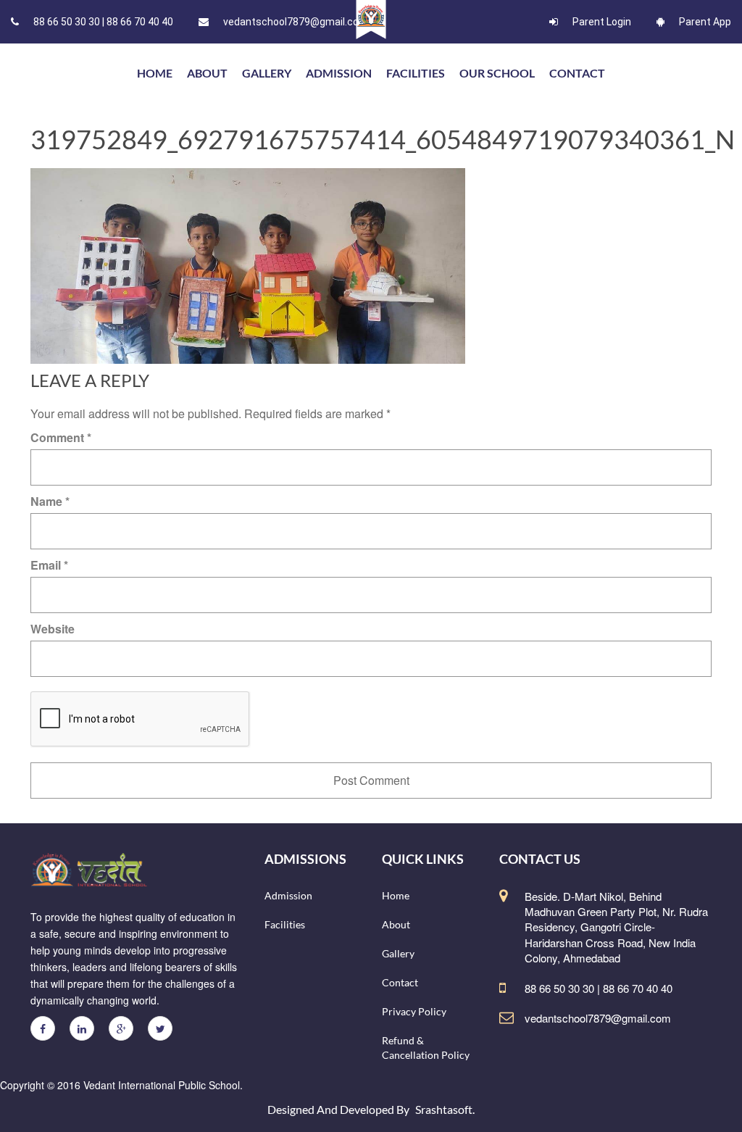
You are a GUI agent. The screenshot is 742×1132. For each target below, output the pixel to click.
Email (49, 565)
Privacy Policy (414, 1011)
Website (52, 628)
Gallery (266, 73)
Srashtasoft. (445, 1109)
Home (395, 895)
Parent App (705, 22)
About (207, 73)
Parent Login (601, 22)
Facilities (415, 73)
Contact (577, 73)
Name (50, 501)
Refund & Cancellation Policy (426, 1047)
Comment (60, 437)
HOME (154, 73)
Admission (339, 73)
